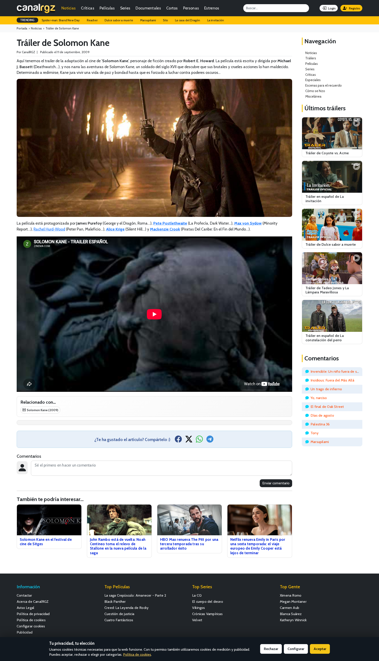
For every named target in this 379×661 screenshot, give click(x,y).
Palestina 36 (320, 424)
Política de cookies (31, 620)
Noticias (68, 8)
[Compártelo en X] (189, 440)
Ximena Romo (290, 595)
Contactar (24, 595)
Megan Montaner (293, 601)
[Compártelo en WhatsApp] (199, 440)
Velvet (197, 620)
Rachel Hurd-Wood (49, 229)
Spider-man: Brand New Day (61, 20)
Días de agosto (322, 415)
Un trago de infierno (326, 389)
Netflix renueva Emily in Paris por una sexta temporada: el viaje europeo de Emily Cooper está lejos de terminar (257, 546)
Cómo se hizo (315, 91)
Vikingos (198, 608)
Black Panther (115, 601)
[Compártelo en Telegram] (210, 440)
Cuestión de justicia (119, 614)
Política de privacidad (33, 614)
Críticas (87, 8)
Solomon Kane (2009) (42, 410)
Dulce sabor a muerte (119, 20)
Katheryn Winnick (293, 620)
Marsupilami (148, 20)
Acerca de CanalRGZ (33, 601)
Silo (165, 20)
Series (125, 8)
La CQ (197, 595)
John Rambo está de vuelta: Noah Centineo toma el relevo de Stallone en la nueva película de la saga (118, 546)
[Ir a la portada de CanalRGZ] (36, 8)
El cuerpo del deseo (207, 601)
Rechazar (271, 649)
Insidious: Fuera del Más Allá (332, 380)
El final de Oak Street (327, 407)
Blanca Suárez (291, 614)
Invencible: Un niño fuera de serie (337, 371)
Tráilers (310, 58)
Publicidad (24, 632)
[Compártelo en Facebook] (178, 440)
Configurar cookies (31, 626)
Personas (191, 8)
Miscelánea (313, 96)
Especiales (313, 80)
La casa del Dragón (187, 20)
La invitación (215, 20)
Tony (314, 433)
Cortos (172, 8)
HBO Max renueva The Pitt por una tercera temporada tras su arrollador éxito (189, 543)
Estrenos (211, 8)
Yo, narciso (319, 398)
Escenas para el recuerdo (323, 85)
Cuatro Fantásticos (118, 620)
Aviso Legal (25, 608)
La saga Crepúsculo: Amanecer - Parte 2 (135, 595)
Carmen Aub (289, 608)
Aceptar (320, 649)
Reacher (92, 20)
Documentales (148, 8)
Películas (107, 8)
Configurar (296, 649)
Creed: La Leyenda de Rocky (126, 608)
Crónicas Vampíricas (207, 614)
